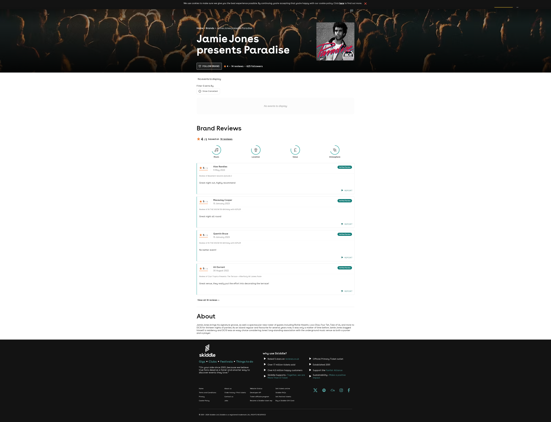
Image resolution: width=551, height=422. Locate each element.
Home (200, 28)
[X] (315, 390)
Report (348, 190)
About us (228, 389)
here (341, 3)
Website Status (256, 389)
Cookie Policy (204, 401)
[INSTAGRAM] (341, 390)
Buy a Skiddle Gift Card (285, 401)
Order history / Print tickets (235, 393)
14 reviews (226, 139)
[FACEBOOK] (349, 390)
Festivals (226, 361)
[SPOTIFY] (324, 390)
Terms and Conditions (207, 393)
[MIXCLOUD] (332, 390)
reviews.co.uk (292, 359)
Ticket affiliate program (259, 397)
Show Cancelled (210, 91)
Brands (210, 28)
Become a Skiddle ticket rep (261, 401)
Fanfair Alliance (334, 370)
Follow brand (210, 66)
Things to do (244, 361)
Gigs (202, 361)
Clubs (213, 361)
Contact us (228, 397)
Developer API (255, 393)
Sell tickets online (283, 389)
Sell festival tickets (283, 397)
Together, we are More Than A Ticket (286, 376)
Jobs (226, 401)
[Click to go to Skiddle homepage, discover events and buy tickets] (207, 350)
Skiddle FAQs (281, 393)
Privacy (202, 397)
